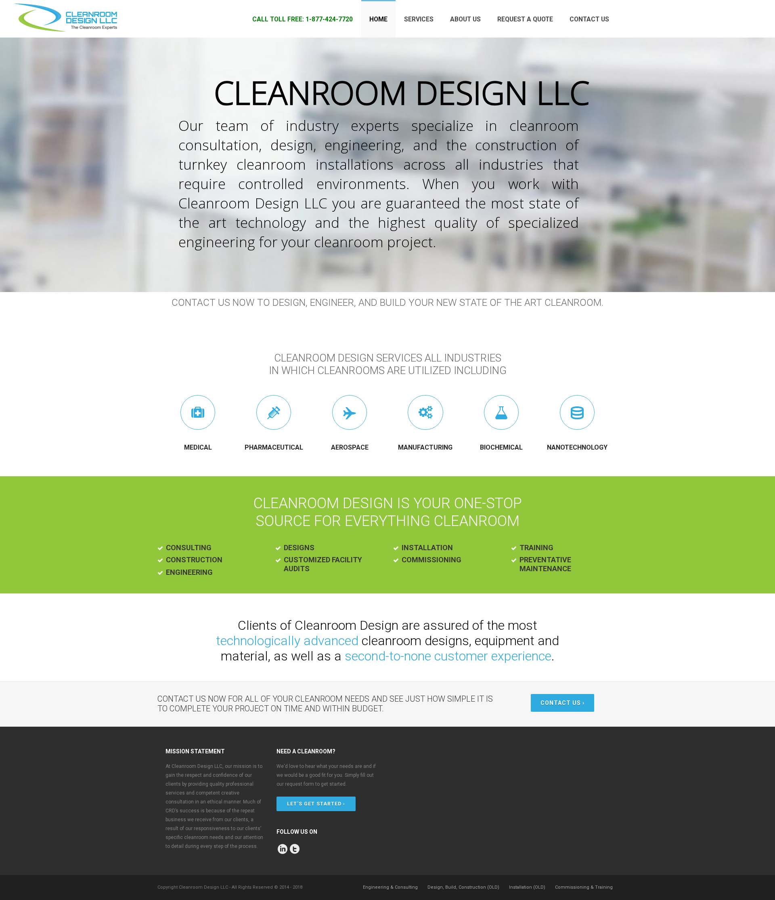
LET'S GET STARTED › (316, 804)
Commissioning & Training (584, 887)
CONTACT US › (562, 703)
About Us (465, 19)
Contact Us (589, 19)
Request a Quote (525, 19)
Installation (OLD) (527, 887)
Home (378, 19)
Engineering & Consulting (390, 887)
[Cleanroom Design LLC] (65, 19)
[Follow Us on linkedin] (282, 849)
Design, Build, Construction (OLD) (463, 887)
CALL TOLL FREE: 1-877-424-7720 (302, 19)
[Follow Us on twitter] (295, 849)
